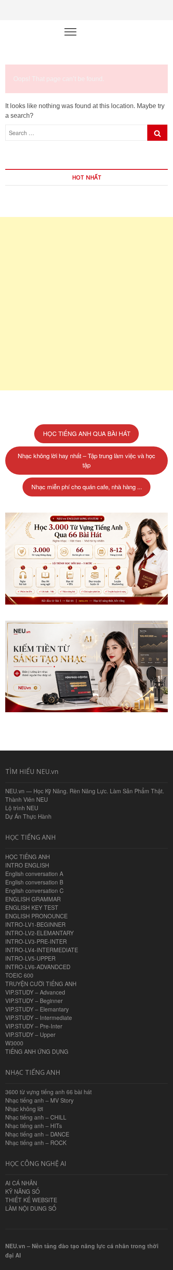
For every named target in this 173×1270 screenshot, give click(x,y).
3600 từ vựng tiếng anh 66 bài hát (48, 1092)
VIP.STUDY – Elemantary (37, 1009)
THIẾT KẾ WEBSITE (31, 1200)
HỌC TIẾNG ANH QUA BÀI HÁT (86, 433)
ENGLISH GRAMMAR (33, 899)
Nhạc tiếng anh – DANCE (37, 1134)
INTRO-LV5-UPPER (30, 958)
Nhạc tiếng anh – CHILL (35, 1117)
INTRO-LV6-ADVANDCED (37, 967)
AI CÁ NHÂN (21, 1183)
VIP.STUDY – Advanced (35, 992)
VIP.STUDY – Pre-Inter (33, 1026)
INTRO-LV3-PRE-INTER (36, 941)
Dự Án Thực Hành (28, 816)
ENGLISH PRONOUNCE (36, 916)
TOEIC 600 (19, 975)
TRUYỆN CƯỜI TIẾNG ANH (40, 984)
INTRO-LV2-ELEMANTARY (39, 933)
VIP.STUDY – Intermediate (38, 1017)
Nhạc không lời (24, 1109)
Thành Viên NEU (26, 799)
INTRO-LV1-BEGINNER (35, 924)
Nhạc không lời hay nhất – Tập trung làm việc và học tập (86, 460)
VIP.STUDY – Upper (30, 1034)
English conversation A (34, 874)
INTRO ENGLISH (27, 865)
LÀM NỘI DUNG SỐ (30, 1208)
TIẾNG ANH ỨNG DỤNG (36, 1051)
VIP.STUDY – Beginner (34, 1001)
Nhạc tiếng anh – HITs (33, 1126)
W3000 (14, 1043)
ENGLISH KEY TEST (31, 907)
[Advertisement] (86, 303)
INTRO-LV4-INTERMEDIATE (41, 950)
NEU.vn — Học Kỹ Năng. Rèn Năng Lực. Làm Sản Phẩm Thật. (84, 791)
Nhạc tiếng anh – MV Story (39, 1100)
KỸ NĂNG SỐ (22, 1191)
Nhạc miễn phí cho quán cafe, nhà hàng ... (86, 486)
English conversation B (34, 882)
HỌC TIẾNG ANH (27, 857)
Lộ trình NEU (21, 808)
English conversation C (34, 890)
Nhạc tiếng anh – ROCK (35, 1143)
